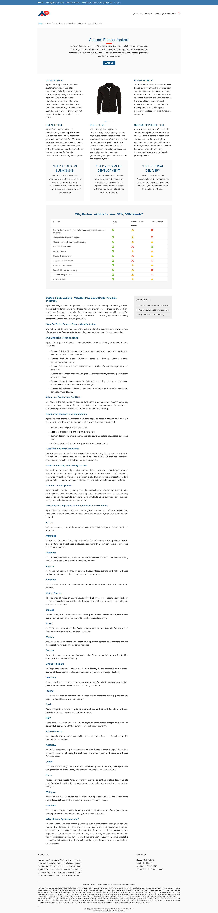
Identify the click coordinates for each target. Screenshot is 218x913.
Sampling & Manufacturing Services (97, 2)
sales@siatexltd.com (166, 13)
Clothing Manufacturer (54, 2)
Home (40, 2)
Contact (117, 2)
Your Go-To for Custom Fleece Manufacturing (154, 305)
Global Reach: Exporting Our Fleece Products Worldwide (154, 310)
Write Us (109, 63)
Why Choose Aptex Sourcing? (151, 314)
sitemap (147, 902)
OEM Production (73, 2)
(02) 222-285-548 (143, 13)
